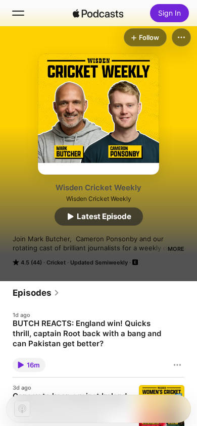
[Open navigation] (18, 13)
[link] (36, 292)
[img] (98, 13)
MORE (176, 248)
